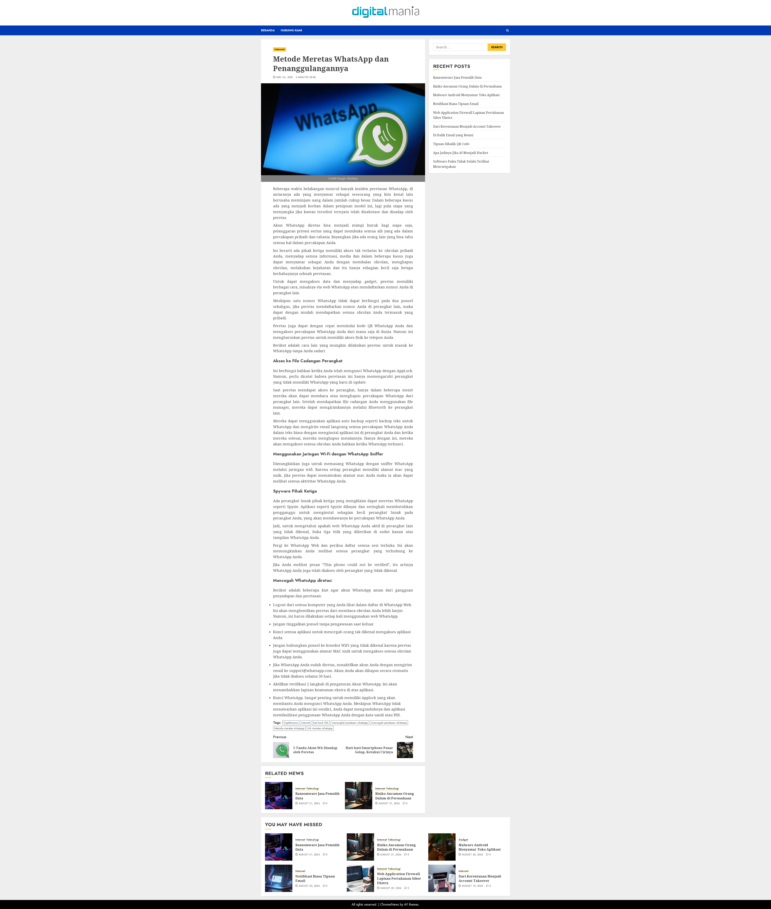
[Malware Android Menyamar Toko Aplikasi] (442, 847)
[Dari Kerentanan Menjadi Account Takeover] (442, 878)
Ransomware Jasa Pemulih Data (457, 77)
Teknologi (312, 788)
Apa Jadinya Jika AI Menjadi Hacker (460, 152)
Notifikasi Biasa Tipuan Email (455, 104)
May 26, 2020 (284, 77)
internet (305, 723)
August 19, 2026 (472, 886)
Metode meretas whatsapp (289, 728)
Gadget (463, 840)
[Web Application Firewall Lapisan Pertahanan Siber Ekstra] (360, 878)
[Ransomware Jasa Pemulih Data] (278, 795)
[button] (507, 30)
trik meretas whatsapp (320, 728)
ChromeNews (389, 904)
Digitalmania (291, 723)
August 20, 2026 (472, 854)
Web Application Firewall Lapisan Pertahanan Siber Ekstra (399, 878)
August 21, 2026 (309, 803)
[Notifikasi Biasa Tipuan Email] (278, 878)
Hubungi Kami (291, 30)
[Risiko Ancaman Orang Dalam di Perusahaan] (358, 795)
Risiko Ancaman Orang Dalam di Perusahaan (394, 795)
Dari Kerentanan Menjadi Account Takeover (467, 126)
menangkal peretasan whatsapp (350, 723)
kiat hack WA (320, 723)
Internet (280, 49)
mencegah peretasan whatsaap (389, 723)
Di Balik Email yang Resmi (453, 135)
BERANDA (268, 30)
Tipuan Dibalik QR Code (451, 144)
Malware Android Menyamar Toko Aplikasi (466, 95)
